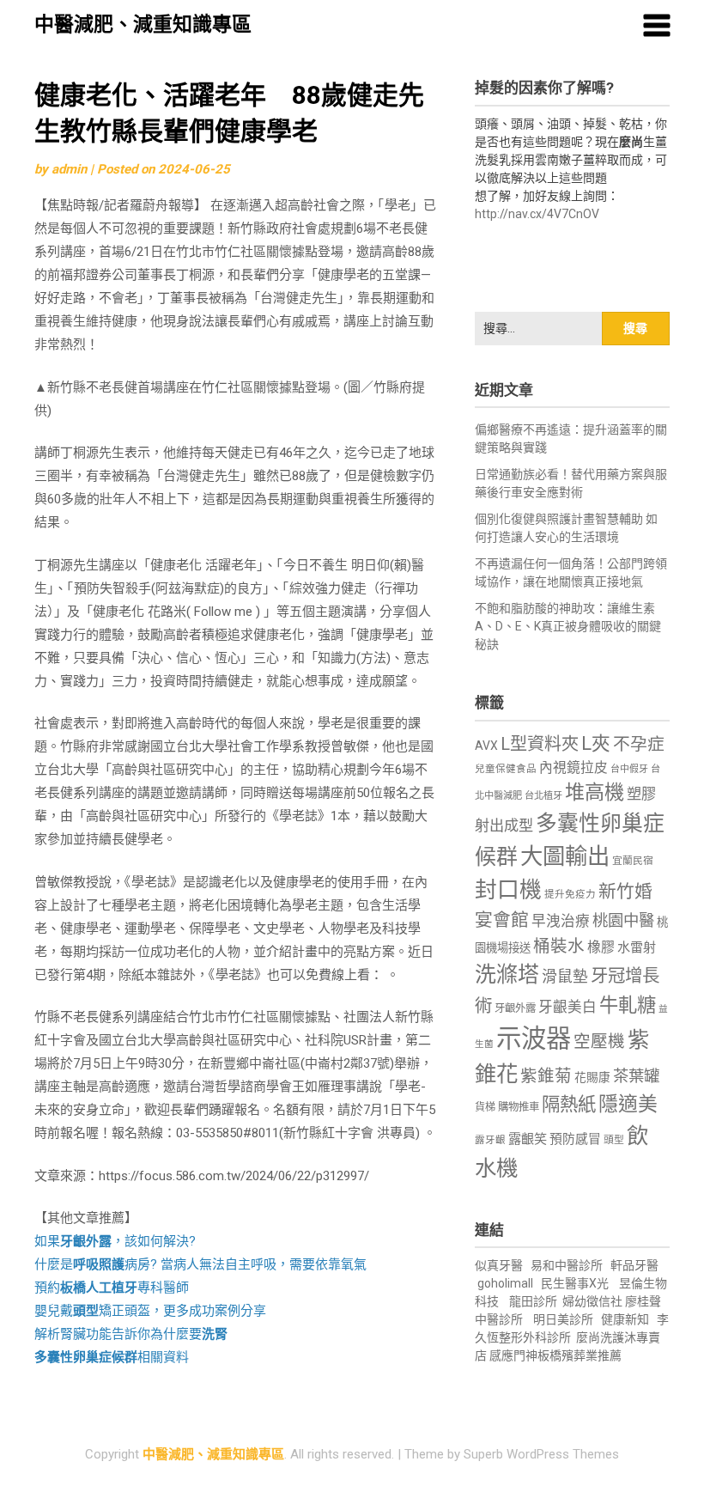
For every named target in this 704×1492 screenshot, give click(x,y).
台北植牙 (543, 795)
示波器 (533, 1038)
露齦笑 (527, 1139)
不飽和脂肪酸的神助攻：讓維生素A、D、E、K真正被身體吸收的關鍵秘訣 (568, 626)
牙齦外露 (515, 1008)
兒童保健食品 (506, 769)
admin (69, 169)
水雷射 (636, 947)
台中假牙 (629, 769)
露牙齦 (490, 1140)
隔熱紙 (569, 1104)
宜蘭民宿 (632, 861)
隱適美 (628, 1104)
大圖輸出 (565, 856)
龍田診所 (533, 1301)
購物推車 (518, 1106)
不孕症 (639, 744)
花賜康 (592, 1077)
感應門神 (513, 1355)
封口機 (508, 890)
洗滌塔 (507, 974)
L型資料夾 (540, 744)
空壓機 (599, 1041)
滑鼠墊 (565, 976)
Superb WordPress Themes (541, 1454)
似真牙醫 (499, 1265)
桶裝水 (559, 946)
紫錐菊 (546, 1076)
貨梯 (485, 1107)
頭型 (614, 1140)
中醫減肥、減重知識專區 (143, 24)
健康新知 (625, 1319)
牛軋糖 (627, 1005)
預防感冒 (575, 1139)
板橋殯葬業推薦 (579, 1355)
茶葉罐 (636, 1076)
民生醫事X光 (575, 1283)
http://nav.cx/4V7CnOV (537, 214)
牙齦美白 (567, 1007)
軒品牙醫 (634, 1265)
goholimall (505, 1283)
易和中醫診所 (567, 1265)
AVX (486, 745)
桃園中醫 (623, 920)
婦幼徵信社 (593, 1301)
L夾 (595, 743)
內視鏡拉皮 (573, 767)
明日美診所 (562, 1319)
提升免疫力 (570, 894)
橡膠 (601, 947)
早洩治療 (560, 921)
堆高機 (594, 792)
